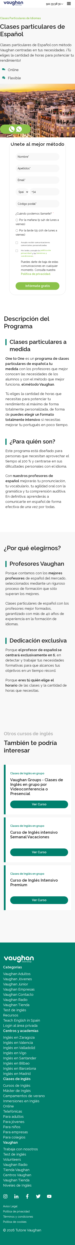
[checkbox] (37, 227)
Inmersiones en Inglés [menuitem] (21, 1101)
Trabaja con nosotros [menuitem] (20, 1149)
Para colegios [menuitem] (14, 1137)
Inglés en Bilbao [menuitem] (16, 1063)
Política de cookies (15, 1221)
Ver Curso (39, 804)
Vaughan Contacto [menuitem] (18, 995)
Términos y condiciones (18, 1216)
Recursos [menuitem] (10, 1015)
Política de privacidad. (36, 273)
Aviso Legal (10, 1206)
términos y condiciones (34, 254)
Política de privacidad (16, 1211)
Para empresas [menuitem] (15, 1132)
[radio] (37, 222)
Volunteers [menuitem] (12, 1159)
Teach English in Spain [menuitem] (21, 1020)
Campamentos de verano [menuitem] (24, 1096)
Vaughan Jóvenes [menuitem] (17, 979)
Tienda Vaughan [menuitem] (16, 1170)
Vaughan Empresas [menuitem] (19, 989)
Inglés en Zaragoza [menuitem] (19, 1037)
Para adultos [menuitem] (13, 1117)
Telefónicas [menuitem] (12, 1111)
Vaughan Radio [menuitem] (15, 1000)
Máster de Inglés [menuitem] (17, 1091)
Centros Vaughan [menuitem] (17, 1175)
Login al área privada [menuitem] (20, 1026)
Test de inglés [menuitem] (14, 1010)
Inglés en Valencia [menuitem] (18, 1043)
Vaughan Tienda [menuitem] (16, 1005)
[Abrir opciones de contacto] (15, 129)
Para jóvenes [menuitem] (13, 1122)
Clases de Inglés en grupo (27, 773)
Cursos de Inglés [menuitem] (16, 1086)
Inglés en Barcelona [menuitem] (19, 1068)
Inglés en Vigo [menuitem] (14, 1053)
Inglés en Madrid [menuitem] (17, 1074)
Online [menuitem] (8, 1106)
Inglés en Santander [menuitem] (19, 1058)
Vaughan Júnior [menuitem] (15, 984)
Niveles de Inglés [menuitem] (17, 1185)
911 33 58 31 (53, 3)
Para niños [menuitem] (11, 1127)
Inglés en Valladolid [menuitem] (19, 1048)
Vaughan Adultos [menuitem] (17, 974)
